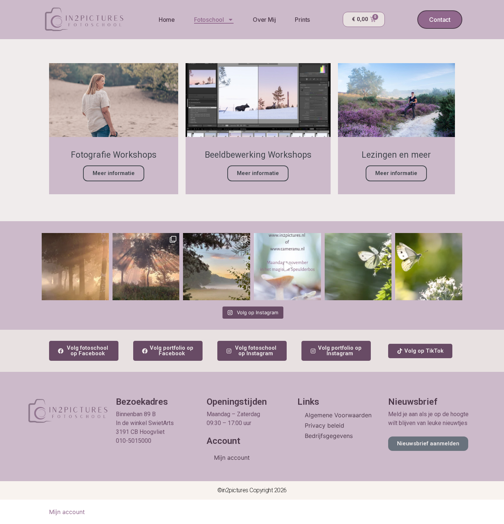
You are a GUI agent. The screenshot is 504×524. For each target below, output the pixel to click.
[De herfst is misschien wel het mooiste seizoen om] (287, 266)
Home (167, 19)
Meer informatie (114, 173)
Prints (302, 19)
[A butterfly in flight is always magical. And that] (428, 266)
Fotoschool (209, 19)
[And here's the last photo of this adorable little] (358, 266)
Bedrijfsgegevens (329, 435)
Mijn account (232, 457)
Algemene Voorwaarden (338, 415)
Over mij (264, 19)
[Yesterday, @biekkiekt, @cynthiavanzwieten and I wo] (216, 266)
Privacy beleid (324, 425)
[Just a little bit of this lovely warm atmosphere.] (75, 266)
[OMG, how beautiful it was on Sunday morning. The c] (146, 266)
